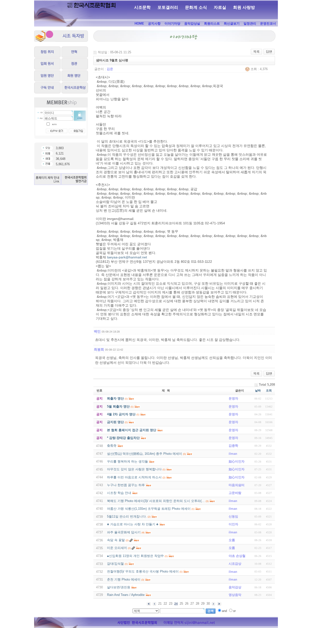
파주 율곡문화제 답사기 (124, 532)
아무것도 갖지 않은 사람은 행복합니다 (134, 469)
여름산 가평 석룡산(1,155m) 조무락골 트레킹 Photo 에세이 (149, 508)
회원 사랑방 (244, 7)
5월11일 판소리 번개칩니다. (127, 516)
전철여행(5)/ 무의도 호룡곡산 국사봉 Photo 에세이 (143, 571)
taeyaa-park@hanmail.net (127, 257)
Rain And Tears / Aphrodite (126, 595)
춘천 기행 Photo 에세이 (123, 579)
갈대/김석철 (115, 563)
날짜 (258, 390)
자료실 (220, 7)
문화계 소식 (196, 7)
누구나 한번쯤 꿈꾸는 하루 (126, 485)
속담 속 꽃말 (116, 540)
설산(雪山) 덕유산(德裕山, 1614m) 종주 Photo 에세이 (144, 453)
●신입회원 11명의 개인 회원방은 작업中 (135, 556)
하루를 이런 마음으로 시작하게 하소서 (134, 477)
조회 (269, 390)
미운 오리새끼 (117, 548)
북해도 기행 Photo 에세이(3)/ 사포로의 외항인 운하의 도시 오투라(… (156, 501)
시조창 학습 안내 (119, 493)
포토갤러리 (167, 7)
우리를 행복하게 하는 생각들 (127, 461)
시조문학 (142, 7)
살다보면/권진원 (118, 587)
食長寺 (112, 445)
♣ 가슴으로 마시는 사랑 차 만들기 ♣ (132, 524)
